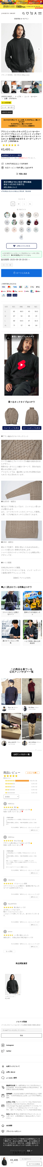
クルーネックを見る (11, 428)
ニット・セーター (30, 96)
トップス (18, 96)
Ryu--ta (10, 707)
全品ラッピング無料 (19, 168)
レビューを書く (32, 773)
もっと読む (9, 951)
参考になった (34, 830)
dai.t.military (32, 742)
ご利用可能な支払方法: (9, 284)
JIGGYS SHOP (6, 96)
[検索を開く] (23, 13)
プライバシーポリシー (17, 1150)
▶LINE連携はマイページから (21, 255)
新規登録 (17, 19)
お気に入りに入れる (23, 246)
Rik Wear (31, 707)
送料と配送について (10, 187)
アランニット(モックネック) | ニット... (13, 995)
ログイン (26, 19)
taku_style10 (12, 742)
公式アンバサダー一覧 (22, 754)
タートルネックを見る (31, 428)
